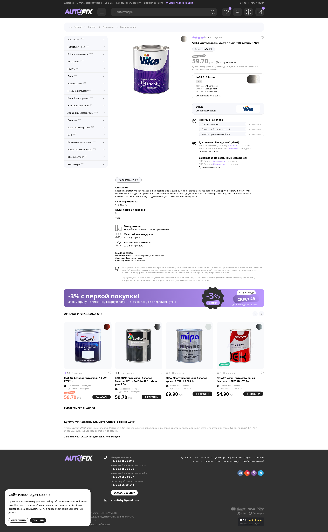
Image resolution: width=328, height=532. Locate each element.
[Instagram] (247, 473)
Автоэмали (75, 39)
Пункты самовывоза (209, 167)
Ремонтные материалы (81, 149)
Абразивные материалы (82, 112)
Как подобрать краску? (128, 2)
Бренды (109, 2)
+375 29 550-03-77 (122, 476)
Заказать (101, 397)
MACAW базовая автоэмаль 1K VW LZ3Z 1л (85, 380)
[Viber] (254, 473)
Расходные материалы (81, 142)
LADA (199, 81)
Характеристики (128, 179)
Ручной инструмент (80, 98)
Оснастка (74, 120)
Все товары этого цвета (208, 95)
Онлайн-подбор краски (179, 2)
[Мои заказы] (248, 12)
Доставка (69, 2)
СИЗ (71, 134)
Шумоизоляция (77, 156)
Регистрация (257, 2)
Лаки (72, 76)
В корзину (151, 397)
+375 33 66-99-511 (122, 484)
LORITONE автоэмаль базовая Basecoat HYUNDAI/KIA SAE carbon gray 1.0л (136, 381)
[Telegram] (261, 473)
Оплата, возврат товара (89, 2)
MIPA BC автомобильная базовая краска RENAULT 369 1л (186, 380)
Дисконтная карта (153, 2)
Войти (243, 2)
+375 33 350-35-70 (122, 468)
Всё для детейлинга (80, 54)
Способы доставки (208, 151)
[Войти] (237, 12)
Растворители (76, 83)
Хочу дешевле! (228, 62)
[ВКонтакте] (240, 473)
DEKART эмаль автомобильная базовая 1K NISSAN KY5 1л (236, 380)
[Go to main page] (78, 12)
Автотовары (75, 164)
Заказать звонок (124, 492)
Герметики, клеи (78, 46)
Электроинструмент (79, 105)
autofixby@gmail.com (125, 500)
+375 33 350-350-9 (122, 460)
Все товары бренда (206, 110)
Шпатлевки (75, 61)
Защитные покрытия (80, 127)
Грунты (73, 68)
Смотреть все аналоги (79, 408)
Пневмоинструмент (80, 90)
